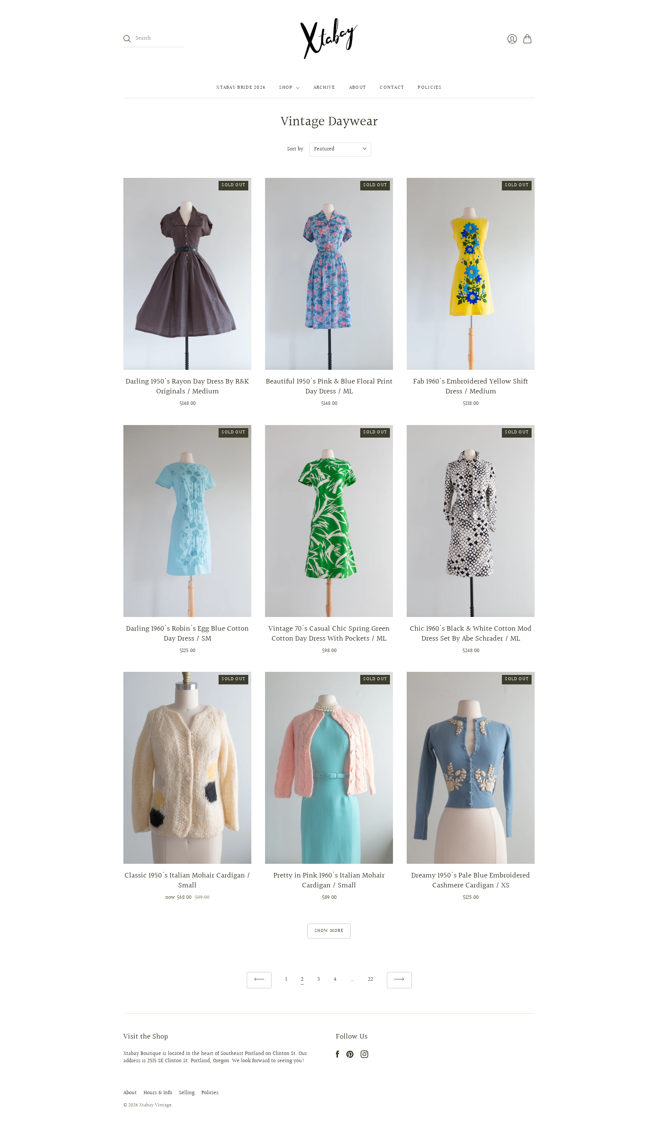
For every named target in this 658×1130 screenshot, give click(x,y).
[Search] (127, 39)
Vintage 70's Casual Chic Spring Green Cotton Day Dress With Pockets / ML (329, 634)
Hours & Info (158, 1093)
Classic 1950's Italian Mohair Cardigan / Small (187, 880)
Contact (392, 88)
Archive (324, 88)
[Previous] (259, 980)
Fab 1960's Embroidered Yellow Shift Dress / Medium (470, 387)
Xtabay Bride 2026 (240, 88)
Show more (329, 931)
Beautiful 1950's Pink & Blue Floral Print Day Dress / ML (329, 387)
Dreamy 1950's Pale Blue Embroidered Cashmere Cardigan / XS (470, 880)
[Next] (399, 980)
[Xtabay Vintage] (329, 38)
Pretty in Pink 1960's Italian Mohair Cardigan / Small (329, 880)
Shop (285, 88)
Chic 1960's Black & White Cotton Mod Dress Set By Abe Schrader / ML (471, 634)
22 (370, 979)
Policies (429, 88)
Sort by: (296, 149)
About (357, 88)
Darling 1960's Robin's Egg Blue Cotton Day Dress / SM (187, 634)
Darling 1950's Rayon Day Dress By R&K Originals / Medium (187, 387)
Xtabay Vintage (155, 1105)
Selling (187, 1093)
